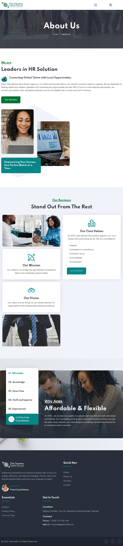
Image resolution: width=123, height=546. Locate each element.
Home (55, 34)
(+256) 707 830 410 (59, 521)
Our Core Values (91, 231)
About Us (67, 476)
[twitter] (112, 541)
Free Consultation (19, 490)
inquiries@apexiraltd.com (62, 524)
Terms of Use (8, 515)
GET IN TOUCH (77, 271)
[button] (111, 5)
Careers (5, 507)
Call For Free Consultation (22, 419)
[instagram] (119, 541)
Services (67, 481)
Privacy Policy (8, 511)
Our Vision (31, 298)
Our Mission (31, 265)
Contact (66, 485)
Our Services (11, 100)
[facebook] (106, 541)
